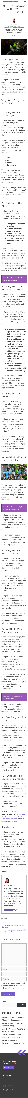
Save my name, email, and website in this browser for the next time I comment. (14, 985)
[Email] (15, 910)
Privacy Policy (7, 1090)
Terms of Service (17, 1090)
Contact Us (8, 1067)
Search (5, 1001)
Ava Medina (9, 885)
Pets (6, 919)
